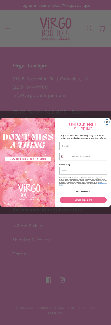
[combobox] (64, 156)
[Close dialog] (107, 122)
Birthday (65, 164)
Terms (61, 185)
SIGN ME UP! (83, 200)
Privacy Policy (102, 183)
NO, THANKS (83, 191)
